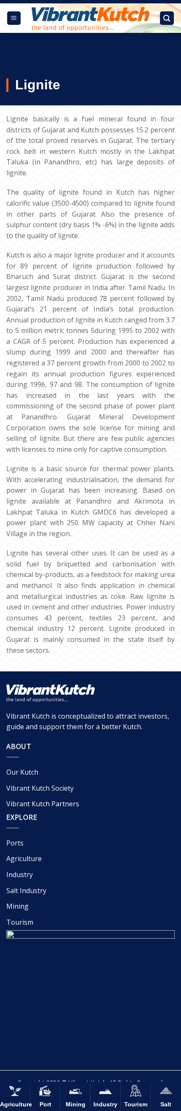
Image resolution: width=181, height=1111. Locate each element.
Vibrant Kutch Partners (42, 803)
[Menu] (14, 18)
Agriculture (24, 858)
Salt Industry (26, 890)
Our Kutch (22, 772)
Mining (17, 906)
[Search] (167, 18)
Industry (19, 874)
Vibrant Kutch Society (40, 788)
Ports (15, 843)
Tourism (19, 922)
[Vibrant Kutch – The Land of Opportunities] (91, 19)
